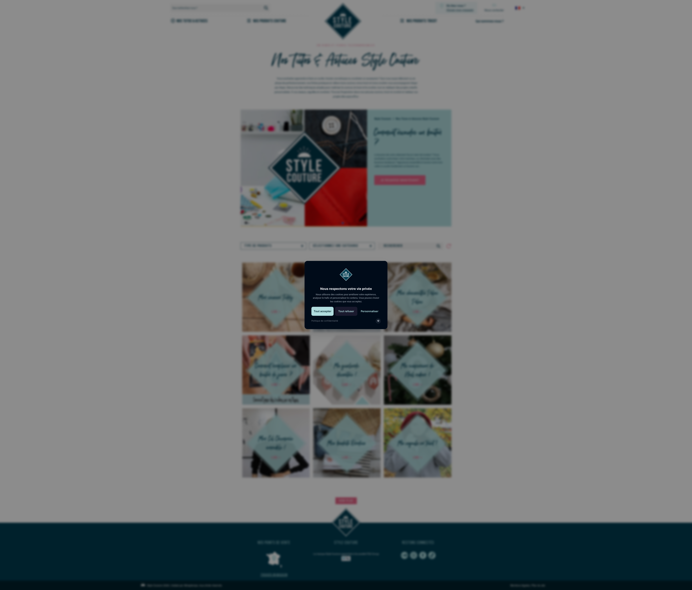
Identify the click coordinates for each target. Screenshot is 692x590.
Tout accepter (322, 311)
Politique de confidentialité (324, 321)
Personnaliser (369, 311)
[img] (378, 321)
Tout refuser (346, 311)
